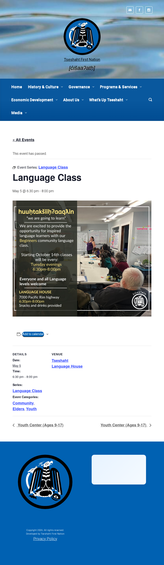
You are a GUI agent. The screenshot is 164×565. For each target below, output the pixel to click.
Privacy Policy (45, 538)
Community (23, 403)
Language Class (27, 390)
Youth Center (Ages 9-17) (40, 425)
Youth (31, 409)
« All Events (23, 139)
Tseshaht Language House (67, 363)
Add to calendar (33, 334)
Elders (18, 409)
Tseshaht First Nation (82, 59)
